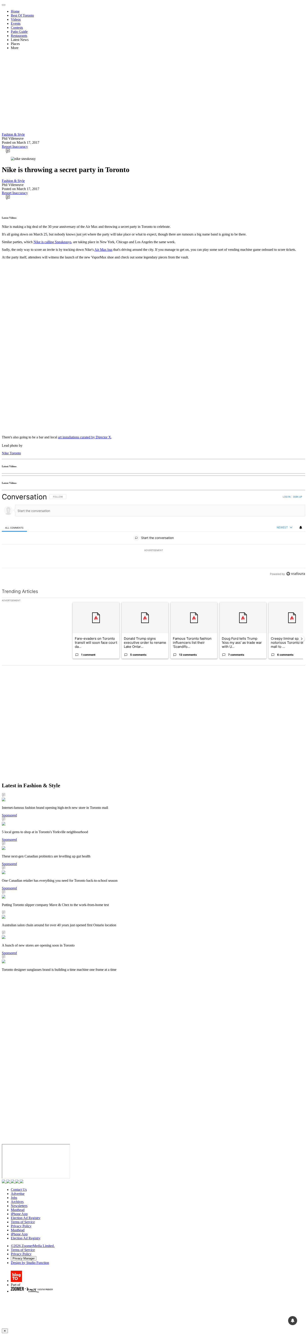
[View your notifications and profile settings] (300, 527)
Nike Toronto (11, 453)
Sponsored (9, 815)
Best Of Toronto (22, 15)
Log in (287, 496)
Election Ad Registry (25, 1218)
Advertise (17, 1194)
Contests (17, 27)
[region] (153, 535)
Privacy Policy (21, 1226)
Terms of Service (23, 1222)
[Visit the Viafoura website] (295, 574)
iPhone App (19, 1214)
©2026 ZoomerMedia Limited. (33, 1246)
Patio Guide (19, 32)
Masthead (17, 1210)
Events (15, 23)
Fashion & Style (13, 134)
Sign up (297, 496)
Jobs (14, 1198)
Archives (17, 1202)
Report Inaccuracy (15, 146)
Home (15, 11)
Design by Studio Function (30, 1263)
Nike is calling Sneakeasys (52, 242)
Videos (16, 19)
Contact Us (19, 1189)
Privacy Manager (24, 1258)
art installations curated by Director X (84, 437)
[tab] (14, 527)
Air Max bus (103, 249)
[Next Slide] (302, 639)
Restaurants (19, 36)
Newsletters (19, 1206)
